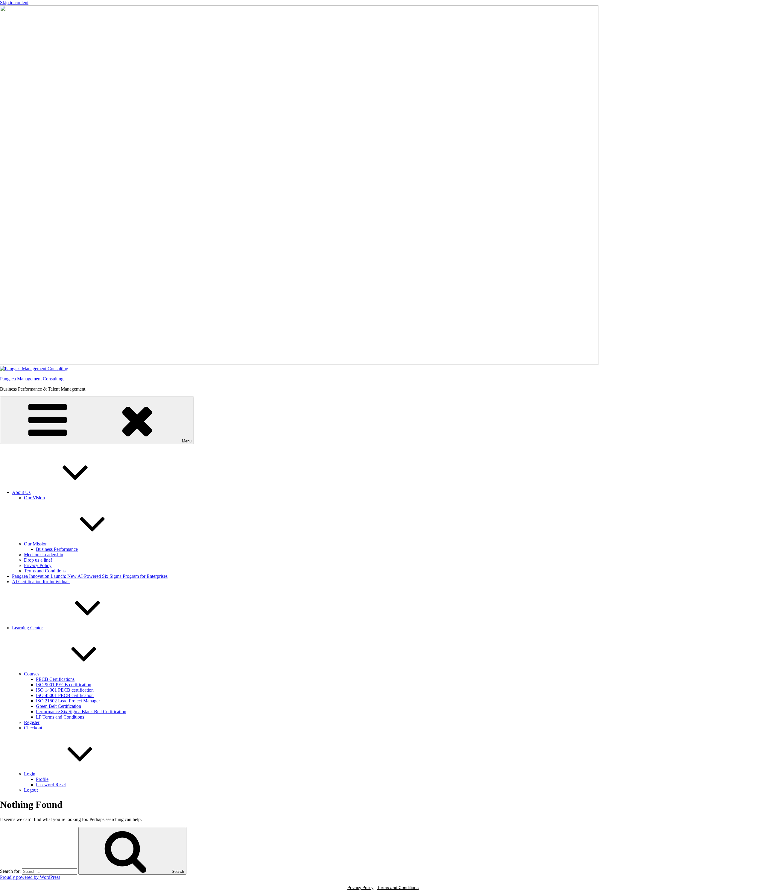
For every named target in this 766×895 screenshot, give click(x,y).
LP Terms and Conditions (60, 716)
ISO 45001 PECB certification (65, 695)
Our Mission (36, 543)
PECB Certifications (55, 679)
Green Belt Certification (58, 706)
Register (31, 722)
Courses (31, 673)
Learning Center (27, 627)
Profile (42, 779)
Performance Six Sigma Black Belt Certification (81, 711)
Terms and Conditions (45, 570)
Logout (31, 790)
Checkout (33, 727)
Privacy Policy (37, 565)
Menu (187, 441)
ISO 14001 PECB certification (65, 690)
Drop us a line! (38, 560)
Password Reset (51, 784)
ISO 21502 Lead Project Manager (68, 700)
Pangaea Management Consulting (31, 378)
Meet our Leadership (43, 554)
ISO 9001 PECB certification (63, 684)
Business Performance (57, 549)
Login (29, 773)
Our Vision (34, 497)
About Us (21, 492)
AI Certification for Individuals (41, 581)
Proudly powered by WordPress (30, 877)
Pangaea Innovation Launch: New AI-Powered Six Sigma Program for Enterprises (90, 576)
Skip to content (14, 2)
